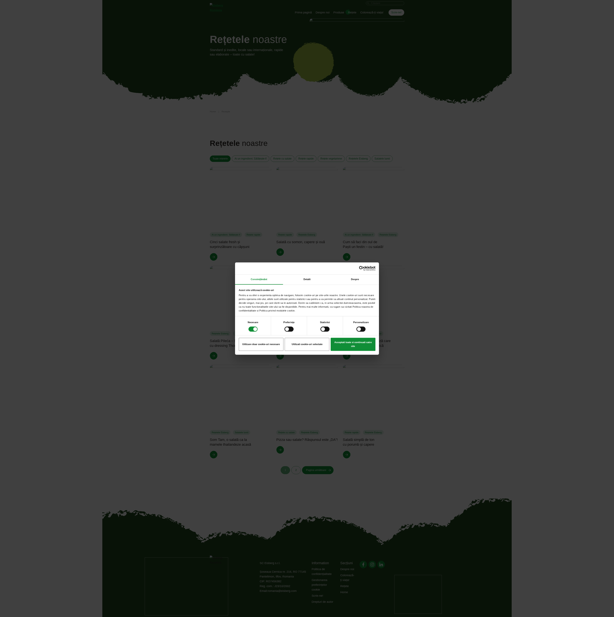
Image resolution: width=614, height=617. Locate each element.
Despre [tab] (355, 279)
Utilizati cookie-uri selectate (307, 344)
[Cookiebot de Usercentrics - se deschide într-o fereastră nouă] (361, 268)
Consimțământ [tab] (259, 279)
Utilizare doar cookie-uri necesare (261, 344)
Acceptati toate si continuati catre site (353, 344)
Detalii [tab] (307, 279)
